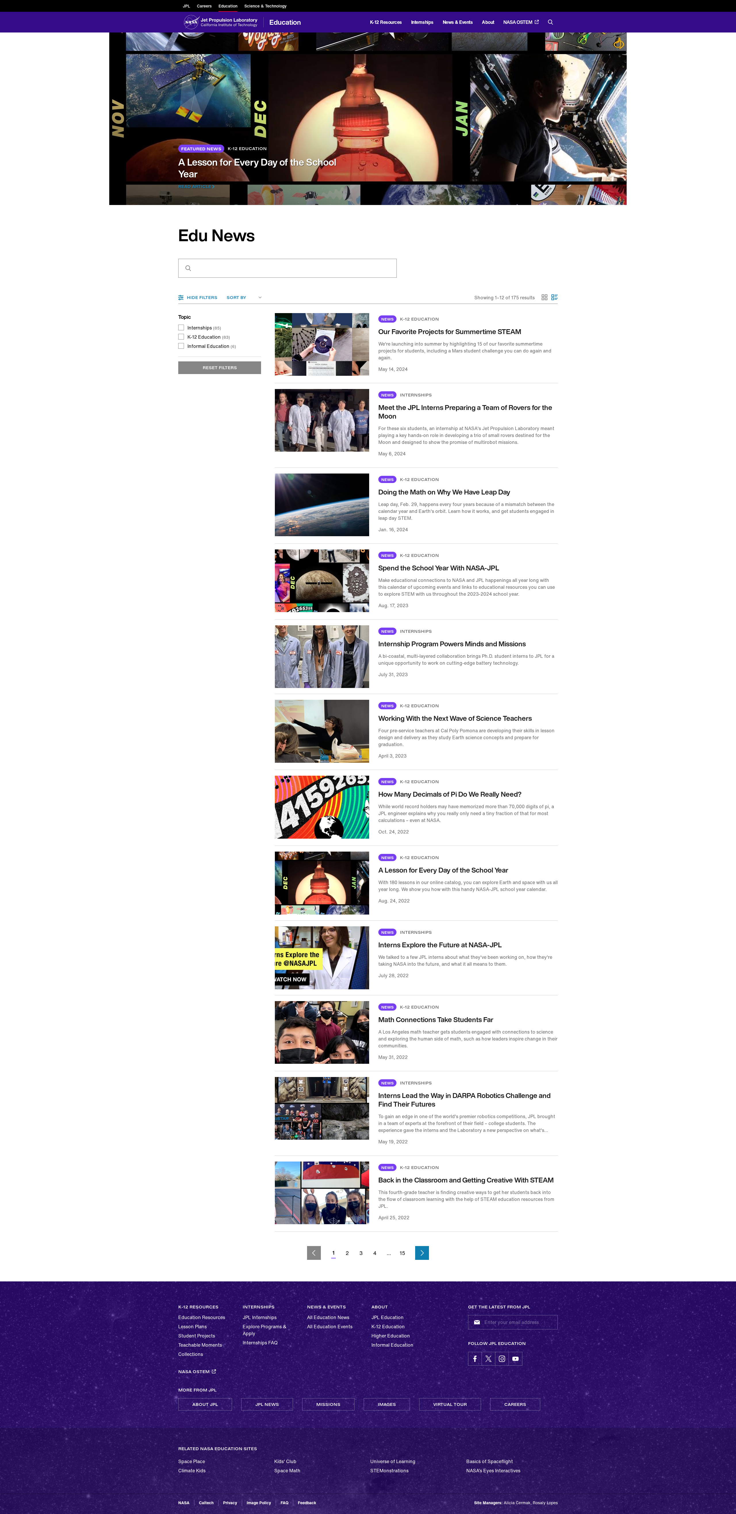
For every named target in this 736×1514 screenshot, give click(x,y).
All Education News (328, 1317)
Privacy (230, 1503)
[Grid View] (545, 297)
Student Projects (196, 1335)
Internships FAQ (260, 1342)
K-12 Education (208, 337)
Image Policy (259, 1503)
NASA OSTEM (517, 22)
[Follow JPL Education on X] (488, 1359)
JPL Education (387, 1317)
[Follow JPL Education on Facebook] (475, 1359)
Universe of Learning (392, 1461)
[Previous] (314, 1253)
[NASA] (191, 22)
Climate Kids (192, 1470)
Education (285, 22)
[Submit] (475, 1322)
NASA (183, 1503)
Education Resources (201, 1317)
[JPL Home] (230, 22)
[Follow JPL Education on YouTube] (515, 1359)
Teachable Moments (200, 1344)
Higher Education (390, 1335)
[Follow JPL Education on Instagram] (502, 1359)
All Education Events (329, 1326)
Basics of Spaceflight (489, 1461)
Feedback (307, 1503)
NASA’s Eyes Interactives (493, 1470)
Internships (204, 327)
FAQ (284, 1503)
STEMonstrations (389, 1470)
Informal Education (211, 346)
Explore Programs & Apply (265, 1330)
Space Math (287, 1470)
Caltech (206, 1503)
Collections (190, 1354)
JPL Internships (260, 1317)
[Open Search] (550, 22)
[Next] (422, 1253)
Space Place (191, 1461)
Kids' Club (285, 1461)
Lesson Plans (192, 1326)
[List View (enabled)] (554, 297)
